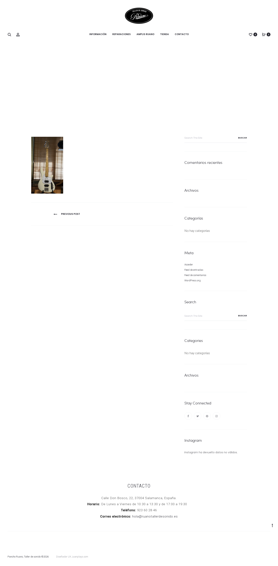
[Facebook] (188, 416)
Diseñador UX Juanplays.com (72, 556)
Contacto (182, 34)
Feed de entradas (193, 269)
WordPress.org (192, 280)
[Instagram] (216, 416)
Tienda (164, 34)
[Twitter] (197, 416)
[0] (250, 34)
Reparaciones (121, 34)
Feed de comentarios (195, 275)
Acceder (188, 264)
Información (97, 34)
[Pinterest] (207, 416)
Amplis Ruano (145, 34)
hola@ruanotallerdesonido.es (155, 516)
